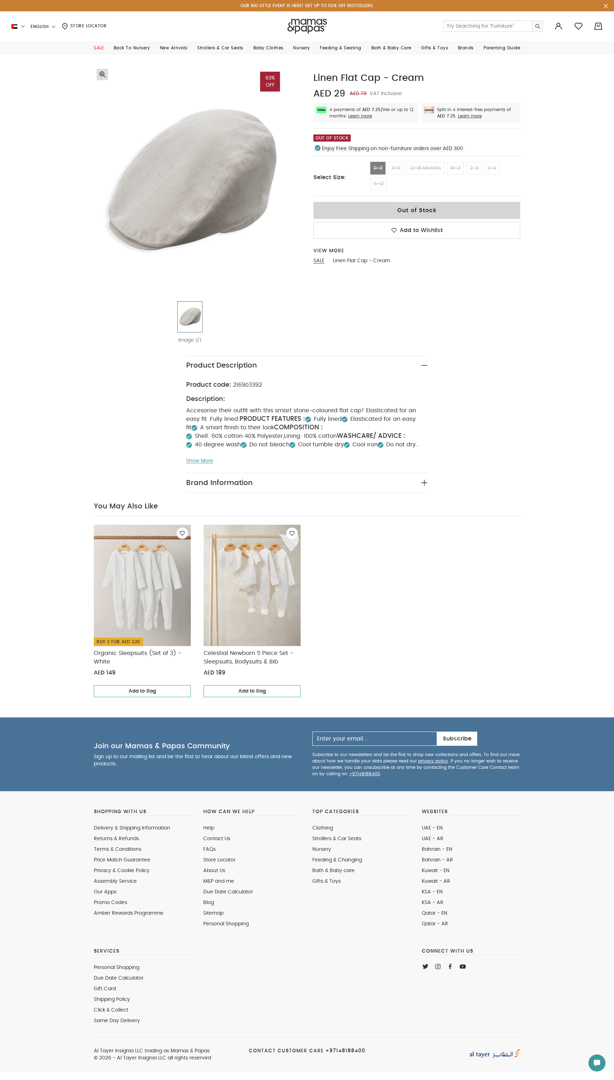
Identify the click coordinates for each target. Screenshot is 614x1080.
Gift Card (105, 988)
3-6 (396, 168)
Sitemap (213, 913)
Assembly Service (115, 881)
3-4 (492, 168)
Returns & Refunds (116, 838)
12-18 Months (425, 168)
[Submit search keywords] (537, 26)
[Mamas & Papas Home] (307, 26)
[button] (99, 48)
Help (208, 828)
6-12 (378, 183)
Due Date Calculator (228, 891)
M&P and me (218, 881)
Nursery (321, 849)
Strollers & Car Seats (336, 838)
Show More (199, 460)
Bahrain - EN (437, 849)
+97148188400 (364, 774)
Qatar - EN (434, 913)
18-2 (455, 168)
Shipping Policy (112, 999)
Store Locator (88, 26)
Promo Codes (110, 902)
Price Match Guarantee (122, 860)
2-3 (474, 168)
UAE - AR (432, 838)
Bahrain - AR (437, 860)
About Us (214, 870)
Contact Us (216, 838)
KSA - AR (432, 902)
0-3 (377, 168)
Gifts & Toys (326, 881)
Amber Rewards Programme (128, 913)
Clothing (322, 828)
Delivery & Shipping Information (132, 828)
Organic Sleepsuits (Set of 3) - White (137, 657)
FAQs (209, 849)
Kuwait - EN (435, 870)
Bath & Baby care (333, 870)
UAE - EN (432, 828)
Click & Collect (111, 1010)
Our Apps (105, 891)
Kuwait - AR (436, 881)
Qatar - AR (435, 923)
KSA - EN (432, 891)
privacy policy (433, 761)
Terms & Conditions (117, 849)
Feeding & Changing (337, 860)
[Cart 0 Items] (598, 26)
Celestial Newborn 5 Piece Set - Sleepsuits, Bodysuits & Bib (248, 657)
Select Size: (329, 177)
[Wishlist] (182, 533)
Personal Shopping (226, 923)
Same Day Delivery (117, 1020)
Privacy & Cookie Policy (122, 870)
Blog (208, 902)
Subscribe (457, 739)
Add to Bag (142, 691)
